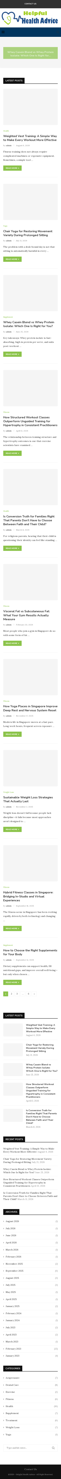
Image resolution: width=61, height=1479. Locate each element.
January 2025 (13, 1306)
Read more (11, 168)
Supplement (32, 1413)
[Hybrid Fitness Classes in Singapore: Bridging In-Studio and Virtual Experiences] (30, 863)
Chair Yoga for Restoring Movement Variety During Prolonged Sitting (27, 233)
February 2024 (13, 1313)
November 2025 (14, 1263)
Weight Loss (32, 1427)
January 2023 (12, 1355)
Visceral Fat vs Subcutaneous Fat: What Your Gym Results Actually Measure (26, 615)
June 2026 (11, 1235)
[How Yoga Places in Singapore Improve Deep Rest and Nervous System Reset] (30, 677)
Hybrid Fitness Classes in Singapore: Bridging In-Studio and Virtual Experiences (28, 896)
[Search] (57, 32)
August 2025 (12, 1277)
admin (9, 145)
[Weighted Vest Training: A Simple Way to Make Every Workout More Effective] (30, 107)
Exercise (32, 1391)
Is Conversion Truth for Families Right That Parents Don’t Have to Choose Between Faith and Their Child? (28, 520)
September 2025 (14, 1270)
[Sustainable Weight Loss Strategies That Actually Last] (30, 768)
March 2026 (12, 1249)
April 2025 (11, 1299)
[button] (4, 53)
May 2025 (11, 1292)
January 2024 (13, 1320)
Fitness (32, 1399)
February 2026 (13, 1256)
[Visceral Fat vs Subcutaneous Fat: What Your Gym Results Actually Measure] (30, 582)
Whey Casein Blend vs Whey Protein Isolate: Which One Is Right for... (30, 52)
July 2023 (10, 1327)
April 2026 (11, 1242)
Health (32, 1406)
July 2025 (10, 1284)
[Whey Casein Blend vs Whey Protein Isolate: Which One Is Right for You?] (30, 293)
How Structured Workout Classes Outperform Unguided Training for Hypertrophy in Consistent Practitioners (30, 421)
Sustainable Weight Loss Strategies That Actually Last (28, 799)
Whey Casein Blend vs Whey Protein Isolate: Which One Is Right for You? (28, 324)
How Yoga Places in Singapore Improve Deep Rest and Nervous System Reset (30, 708)
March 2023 (12, 1341)
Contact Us (30, 4)
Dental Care (32, 1385)
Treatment (32, 1420)
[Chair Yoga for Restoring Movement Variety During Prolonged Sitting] (30, 202)
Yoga (32, 1434)
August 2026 (12, 1221)
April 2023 (11, 1334)
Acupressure (32, 1377)
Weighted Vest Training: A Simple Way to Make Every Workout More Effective (30, 138)
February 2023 (13, 1348)
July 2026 (10, 1228)
